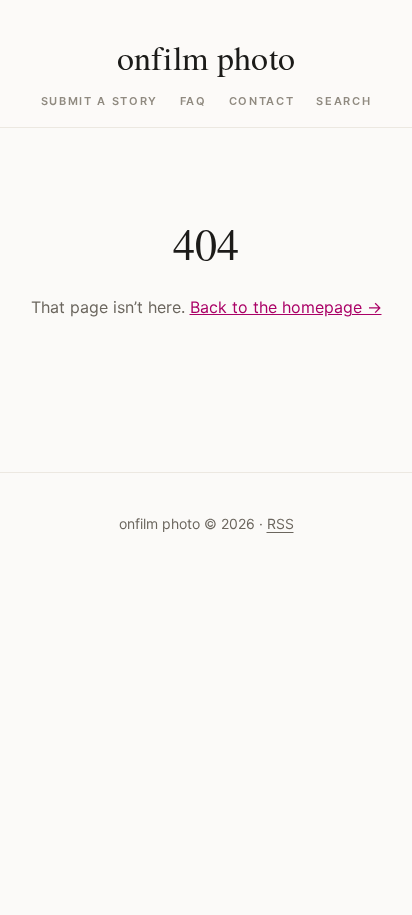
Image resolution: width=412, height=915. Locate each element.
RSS (280, 523)
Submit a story (99, 101)
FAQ (193, 101)
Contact (262, 101)
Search (343, 101)
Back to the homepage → (286, 307)
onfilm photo (206, 57)
